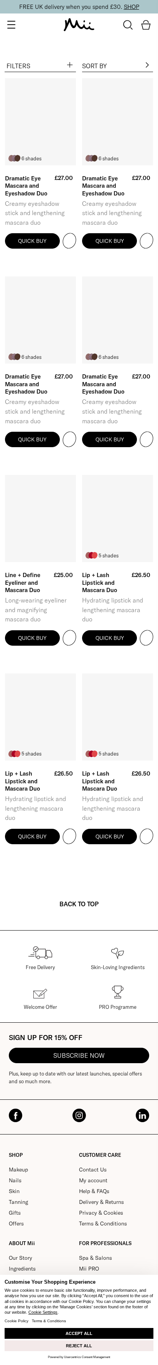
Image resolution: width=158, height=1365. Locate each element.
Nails (15, 1180)
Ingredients (22, 1268)
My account (93, 1180)
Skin (14, 1191)
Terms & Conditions (103, 1223)
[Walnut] (17, 158)
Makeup (18, 1169)
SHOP (131, 6)
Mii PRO (89, 1268)
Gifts (15, 1212)
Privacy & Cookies (101, 1212)
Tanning (18, 1201)
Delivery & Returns (101, 1201)
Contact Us (93, 1169)
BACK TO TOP (79, 904)
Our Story (20, 1257)
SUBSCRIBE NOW (79, 1055)
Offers (16, 1223)
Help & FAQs (94, 1191)
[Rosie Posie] (94, 555)
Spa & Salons (95, 1257)
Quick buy (32, 240)
